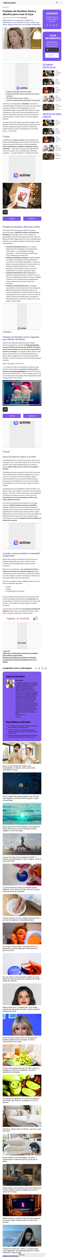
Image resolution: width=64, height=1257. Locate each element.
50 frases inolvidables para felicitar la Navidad (19, 657)
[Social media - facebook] (50, 25)
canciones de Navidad (17, 371)
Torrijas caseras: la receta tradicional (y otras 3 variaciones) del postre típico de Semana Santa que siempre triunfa (23, 731)
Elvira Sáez (24, 17)
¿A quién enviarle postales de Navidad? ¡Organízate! (23, 100)
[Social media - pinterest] (53, 25)
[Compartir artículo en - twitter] (39, 668)
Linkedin (18, 717)
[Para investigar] (57, 2)
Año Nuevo (25, 108)
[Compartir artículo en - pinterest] (46, 668)
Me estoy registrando (51, 55)
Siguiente (31, 218)
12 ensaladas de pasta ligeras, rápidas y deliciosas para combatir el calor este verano (23, 726)
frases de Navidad (32, 345)
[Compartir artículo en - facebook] (36, 668)
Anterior (12, 218)
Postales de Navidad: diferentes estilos (18, 91)
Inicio (4, 7)
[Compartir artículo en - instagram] (42, 668)
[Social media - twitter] (47, 25)
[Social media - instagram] (56, 25)
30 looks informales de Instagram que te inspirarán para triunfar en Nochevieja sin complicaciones (22, 736)
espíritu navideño (19, 140)
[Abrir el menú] (60, 2)
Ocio (7, 7)
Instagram (18, 716)
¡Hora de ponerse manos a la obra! (17, 98)
